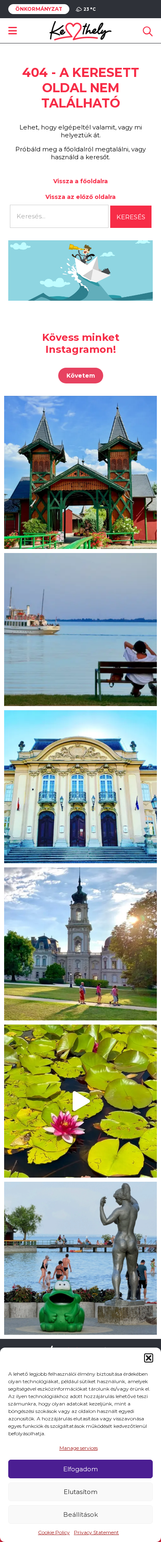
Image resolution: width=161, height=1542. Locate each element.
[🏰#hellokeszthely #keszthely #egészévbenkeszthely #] (80, 472)
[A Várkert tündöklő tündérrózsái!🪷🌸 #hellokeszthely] (80, 1101)
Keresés (130, 217)
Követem (80, 375)
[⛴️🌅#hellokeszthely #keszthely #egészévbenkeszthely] (80, 629)
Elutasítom (80, 1492)
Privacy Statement (96, 1532)
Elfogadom (80, 1469)
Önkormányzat (38, 9)
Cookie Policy (54, 1532)
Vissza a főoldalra (80, 181)
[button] (148, 1358)
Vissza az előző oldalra (80, 197)
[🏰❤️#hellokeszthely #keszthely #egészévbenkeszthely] (80, 943)
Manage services (78, 1448)
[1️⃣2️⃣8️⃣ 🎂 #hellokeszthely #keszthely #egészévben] (80, 786)
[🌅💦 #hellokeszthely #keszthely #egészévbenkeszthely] (80, 1258)
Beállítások (80, 1514)
